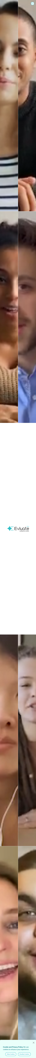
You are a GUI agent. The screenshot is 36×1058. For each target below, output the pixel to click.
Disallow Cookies (24, 1054)
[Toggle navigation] (32, 3)
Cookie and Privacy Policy (13, 1047)
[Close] (33, 1042)
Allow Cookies (11, 1054)
